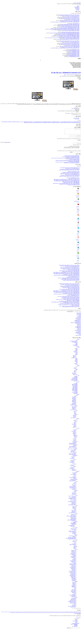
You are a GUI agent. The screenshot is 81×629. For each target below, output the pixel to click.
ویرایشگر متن (74, 580)
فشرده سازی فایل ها (73, 563)
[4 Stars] (72, 76)
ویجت (73, 463)
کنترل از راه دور (73, 510)
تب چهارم (73, 13)
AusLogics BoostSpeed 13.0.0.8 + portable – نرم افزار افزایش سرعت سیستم (68, 34)
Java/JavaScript (74, 523)
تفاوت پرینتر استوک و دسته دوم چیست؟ (73, 19)
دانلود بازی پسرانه (79, 612)
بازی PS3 (74, 355)
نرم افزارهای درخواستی (72, 480)
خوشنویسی (74, 399)
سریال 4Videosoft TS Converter (55, 122)
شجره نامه (74, 532)
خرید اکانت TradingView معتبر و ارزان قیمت (73, 177)
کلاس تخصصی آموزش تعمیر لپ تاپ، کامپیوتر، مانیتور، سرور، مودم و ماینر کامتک (67, 299)
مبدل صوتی (72, 74)
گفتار (75, 603)
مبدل (75, 545)
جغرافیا (75, 473)
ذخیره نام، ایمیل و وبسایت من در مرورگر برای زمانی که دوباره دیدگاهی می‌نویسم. (68, 138)
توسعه (75, 422)
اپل (75, 437)
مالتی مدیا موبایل (75, 441)
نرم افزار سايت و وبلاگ (72, 572)
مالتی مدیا (76, 74)
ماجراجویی (74, 432)
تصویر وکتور (74, 397)
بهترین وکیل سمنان (78, 335)
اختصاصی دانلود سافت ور (73, 479)
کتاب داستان (75, 393)
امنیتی (75, 449)
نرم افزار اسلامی (73, 568)
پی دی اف (74, 485)
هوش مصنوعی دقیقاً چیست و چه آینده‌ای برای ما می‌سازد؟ (71, 18)
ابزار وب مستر (74, 524)
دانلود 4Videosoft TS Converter (7, 121)
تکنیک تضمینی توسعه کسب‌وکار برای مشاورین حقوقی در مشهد (70, 279)
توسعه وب (75, 521)
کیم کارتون (77, 9)
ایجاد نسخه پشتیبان (73, 556)
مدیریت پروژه (74, 489)
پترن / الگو (74, 408)
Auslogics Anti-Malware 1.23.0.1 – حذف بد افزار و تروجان (71, 38)
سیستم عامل (75, 342)
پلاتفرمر (76, 349)
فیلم (78, 375)
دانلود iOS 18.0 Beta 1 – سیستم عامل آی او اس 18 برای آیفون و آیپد (69, 25)
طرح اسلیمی (74, 592)
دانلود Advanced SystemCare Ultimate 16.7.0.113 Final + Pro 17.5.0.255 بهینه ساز (68, 39)
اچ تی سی (74, 438)
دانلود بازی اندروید (78, 318)
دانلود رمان (75, 383)
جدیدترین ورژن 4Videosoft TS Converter (17, 121)
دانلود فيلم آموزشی (74, 377)
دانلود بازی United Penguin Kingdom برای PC (72, 50)
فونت (76, 410)
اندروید (75, 459)
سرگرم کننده (75, 351)
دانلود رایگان (27, 612)
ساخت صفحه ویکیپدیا (78, 330)
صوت (78, 365)
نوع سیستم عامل (74, 455)
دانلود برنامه (30, 612)
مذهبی (76, 369)
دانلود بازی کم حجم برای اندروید (41, 612)
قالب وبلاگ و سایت (71, 525)
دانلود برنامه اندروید (78, 317)
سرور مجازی (79, 319)
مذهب (75, 534)
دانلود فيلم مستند (75, 378)
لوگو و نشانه (74, 403)
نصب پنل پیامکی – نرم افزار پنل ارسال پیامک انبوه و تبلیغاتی (70, 306)
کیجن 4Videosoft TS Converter (38, 122)
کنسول (76, 354)
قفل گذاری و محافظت (72, 544)
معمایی (76, 361)
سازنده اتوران (74, 543)
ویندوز (75, 548)
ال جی (75, 439)
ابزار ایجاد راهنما (73, 514)
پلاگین (75, 587)
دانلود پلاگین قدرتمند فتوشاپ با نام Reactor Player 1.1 (71, 162)
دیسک (75, 423)
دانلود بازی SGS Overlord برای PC (74, 49)
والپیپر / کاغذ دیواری (73, 404)
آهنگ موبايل (74, 442)
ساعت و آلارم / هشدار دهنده (72, 537)
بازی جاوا (72, 464)
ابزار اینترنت (74, 506)
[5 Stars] (69, 76)
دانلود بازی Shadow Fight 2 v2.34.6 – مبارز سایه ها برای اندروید (70, 30)
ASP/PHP (74, 522)
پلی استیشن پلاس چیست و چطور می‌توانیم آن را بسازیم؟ (71, 280)
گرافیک (78, 394)
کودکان (76, 358)
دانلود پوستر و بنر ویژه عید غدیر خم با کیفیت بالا (72, 158)
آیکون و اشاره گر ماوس (72, 535)
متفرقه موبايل (75, 444)
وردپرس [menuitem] (76, 619)
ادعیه (75, 370)
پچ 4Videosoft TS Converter (39, 121)
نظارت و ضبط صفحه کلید (72, 504)
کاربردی (74, 425)
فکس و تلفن (74, 493)
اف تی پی (74, 508)
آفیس (75, 482)
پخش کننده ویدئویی (73, 599)
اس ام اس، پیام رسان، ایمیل (72, 448)
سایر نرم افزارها (73, 561)
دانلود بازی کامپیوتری (66, 612)
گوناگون (76, 359)
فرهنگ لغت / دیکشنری (72, 477)
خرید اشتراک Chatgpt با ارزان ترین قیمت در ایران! (72, 16)
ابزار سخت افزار (73, 551)
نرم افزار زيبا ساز (73, 571)
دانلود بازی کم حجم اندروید (46, 612)
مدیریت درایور (74, 565)
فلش (75, 593)
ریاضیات (74, 475)
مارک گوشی (75, 436)
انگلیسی (74, 411)
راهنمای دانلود (77, 7)
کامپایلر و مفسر (73, 518)
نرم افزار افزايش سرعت (72, 512)
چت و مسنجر (74, 492)
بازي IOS (72, 456)
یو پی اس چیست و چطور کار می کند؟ (73, 178)
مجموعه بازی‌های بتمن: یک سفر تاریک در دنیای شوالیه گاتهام (70, 278)
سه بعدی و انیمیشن (74, 341)
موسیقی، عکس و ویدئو (72, 454)
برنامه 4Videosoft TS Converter (47, 121)
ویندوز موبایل (74, 470)
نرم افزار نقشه (73, 577)
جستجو (70, 627)
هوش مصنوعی (73, 579)
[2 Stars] (77, 76)
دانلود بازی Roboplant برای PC (74, 51)
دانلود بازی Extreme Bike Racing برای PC (73, 56)
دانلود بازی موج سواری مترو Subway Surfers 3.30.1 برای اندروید (70, 26)
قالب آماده (75, 414)
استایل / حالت (74, 406)
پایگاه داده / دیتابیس (73, 516)
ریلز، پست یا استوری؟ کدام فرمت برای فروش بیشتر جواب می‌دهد (69, 167)
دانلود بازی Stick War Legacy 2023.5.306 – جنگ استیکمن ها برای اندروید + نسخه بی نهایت (66, 28)
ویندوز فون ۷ (74, 469)
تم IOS (73, 457)
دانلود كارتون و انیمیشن (74, 379)
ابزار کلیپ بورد (73, 552)
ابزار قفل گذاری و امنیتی (72, 497)
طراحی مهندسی (73, 591)
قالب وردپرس (79, 314)
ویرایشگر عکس (73, 596)
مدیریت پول (72, 451)
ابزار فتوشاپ (74, 583)
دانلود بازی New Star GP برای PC (74, 52)
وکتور (13, 612)
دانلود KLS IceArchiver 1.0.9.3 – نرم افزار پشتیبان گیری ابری (70, 156)
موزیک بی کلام (75, 374)
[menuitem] (39, 618)
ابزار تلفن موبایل (73, 550)
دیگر (75, 530)
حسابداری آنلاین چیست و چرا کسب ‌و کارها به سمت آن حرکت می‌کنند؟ (69, 14)
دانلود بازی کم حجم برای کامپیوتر (34, 612)
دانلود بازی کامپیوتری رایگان (56, 612)
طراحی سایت (77, 8)
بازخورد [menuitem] (76, 622)
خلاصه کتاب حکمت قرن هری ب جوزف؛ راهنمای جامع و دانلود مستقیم (69, 20)
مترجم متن (74, 488)
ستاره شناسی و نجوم (73, 531)
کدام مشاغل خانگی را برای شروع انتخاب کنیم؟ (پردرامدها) (71, 181)
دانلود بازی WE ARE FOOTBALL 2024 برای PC (72, 53)
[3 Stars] (74, 76)
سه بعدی (74, 416)
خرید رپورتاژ (79, 325)
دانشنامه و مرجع (73, 474)
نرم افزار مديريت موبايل (72, 447)
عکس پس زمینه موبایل (72, 443)
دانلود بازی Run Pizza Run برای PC (74, 54)
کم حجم (76, 353)
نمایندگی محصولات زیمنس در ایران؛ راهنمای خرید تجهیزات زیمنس (70, 268)
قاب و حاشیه (74, 401)
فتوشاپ (76, 405)
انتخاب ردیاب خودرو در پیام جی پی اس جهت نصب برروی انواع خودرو (69, 303)
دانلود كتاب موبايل (74, 390)
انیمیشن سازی (74, 585)
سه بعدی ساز (74, 589)
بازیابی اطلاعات (73, 557)
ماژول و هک (72, 526)
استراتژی (74, 429)
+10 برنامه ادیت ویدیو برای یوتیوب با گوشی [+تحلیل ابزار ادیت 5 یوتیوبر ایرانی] (68, 277)
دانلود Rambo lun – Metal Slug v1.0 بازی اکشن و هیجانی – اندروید (70, 24)
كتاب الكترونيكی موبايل (72, 446)
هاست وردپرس (78, 329)
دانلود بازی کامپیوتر (78, 323)
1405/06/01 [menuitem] (75, 625)
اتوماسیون (74, 555)
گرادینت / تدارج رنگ (73, 409)
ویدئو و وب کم (74, 494)
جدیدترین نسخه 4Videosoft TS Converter (29, 121)
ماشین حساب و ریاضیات (72, 453)
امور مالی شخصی (73, 528)
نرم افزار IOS (72, 458)
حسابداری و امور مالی (72, 486)
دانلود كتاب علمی (75, 387)
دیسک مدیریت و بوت (73, 560)
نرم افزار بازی (74, 569)
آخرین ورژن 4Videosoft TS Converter (57, 121)
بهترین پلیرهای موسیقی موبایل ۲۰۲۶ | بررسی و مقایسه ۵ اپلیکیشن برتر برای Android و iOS (66, 272)
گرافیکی (74, 426)
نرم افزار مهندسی (73, 576)
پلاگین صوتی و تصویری (72, 600)
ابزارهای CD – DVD (73, 554)
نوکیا (75, 440)
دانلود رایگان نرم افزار (74, 108)
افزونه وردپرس (78, 313)
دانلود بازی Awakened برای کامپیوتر (74, 159)
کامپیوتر (74, 478)
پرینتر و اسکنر (74, 484)
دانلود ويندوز (74, 559)
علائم (75, 412)
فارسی (75, 413)
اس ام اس (74, 445)
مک (76, 362)
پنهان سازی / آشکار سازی (72, 498)
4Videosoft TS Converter (77, 121)
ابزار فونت (74, 584)
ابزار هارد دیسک (73, 553)
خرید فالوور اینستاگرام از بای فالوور (76, 322)
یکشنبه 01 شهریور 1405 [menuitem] (75, 623)
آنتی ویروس (74, 496)
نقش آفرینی (75, 363)
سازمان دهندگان (73, 450)
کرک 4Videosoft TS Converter (47, 122)
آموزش (78, 339)
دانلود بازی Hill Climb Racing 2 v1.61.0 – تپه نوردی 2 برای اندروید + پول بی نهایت (68, 27)
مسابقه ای (74, 433)
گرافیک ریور (11, 612)
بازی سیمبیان (72, 467)
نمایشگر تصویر (74, 595)
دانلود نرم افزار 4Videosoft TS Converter (66, 122)
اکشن (75, 430)
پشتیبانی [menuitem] (76, 621)
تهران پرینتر (79, 333)
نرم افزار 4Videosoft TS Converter (28, 122)
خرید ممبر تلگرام (78, 321)
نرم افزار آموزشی (73, 567)
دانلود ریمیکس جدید (78, 326)
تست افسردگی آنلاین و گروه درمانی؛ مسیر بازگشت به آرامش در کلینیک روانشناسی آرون (66, 180)
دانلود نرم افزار (21, 612)
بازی (71, 13)
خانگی (76, 527)
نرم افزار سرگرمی (73, 573)
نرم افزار (76, 13)
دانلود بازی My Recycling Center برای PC (73, 55)
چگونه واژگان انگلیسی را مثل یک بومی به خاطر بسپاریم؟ (71, 182)
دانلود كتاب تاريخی (74, 385)
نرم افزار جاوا (72, 465)
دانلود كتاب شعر (75, 386)
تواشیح (75, 371)
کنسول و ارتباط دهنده (73, 564)
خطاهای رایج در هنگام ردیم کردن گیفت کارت (72, 300)
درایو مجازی (74, 541)
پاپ (75, 367)
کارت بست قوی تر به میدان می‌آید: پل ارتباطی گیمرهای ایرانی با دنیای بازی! (68, 304)
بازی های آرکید (74, 431)
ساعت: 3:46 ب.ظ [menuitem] (74, 626)
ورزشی (74, 434)
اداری (75, 421)
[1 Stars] (79, 76)
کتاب (78, 381)
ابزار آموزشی (74, 472)
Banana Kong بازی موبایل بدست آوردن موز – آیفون (72, 155)
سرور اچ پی (79, 331)
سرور (75, 509)
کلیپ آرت (74, 402)
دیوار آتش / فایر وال (73, 500)
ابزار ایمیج (74, 540)
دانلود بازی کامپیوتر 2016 (70, 612)
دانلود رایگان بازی (24, 612)
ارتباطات (76, 490)
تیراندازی (76, 350)
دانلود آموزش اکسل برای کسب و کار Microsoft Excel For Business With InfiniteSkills (67, 160)
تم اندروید (72, 460)
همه (80, 13)
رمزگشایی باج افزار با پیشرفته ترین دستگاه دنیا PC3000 (71, 302)
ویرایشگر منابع (74, 520)
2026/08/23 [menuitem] (75, 624)
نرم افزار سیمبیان (71, 468)
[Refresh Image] (8, 142)
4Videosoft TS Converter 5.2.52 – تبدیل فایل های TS (66, 72)
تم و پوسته (74, 536)
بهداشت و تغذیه (73, 529)
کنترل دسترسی (73, 502)
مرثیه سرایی (74, 373)
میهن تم (79, 315)
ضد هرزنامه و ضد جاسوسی (72, 501)
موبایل (78, 13)
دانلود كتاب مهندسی (74, 389)
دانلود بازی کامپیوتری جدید (61, 612)
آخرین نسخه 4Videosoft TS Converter (68, 121)
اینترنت (76, 505)
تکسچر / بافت (74, 398)
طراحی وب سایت (73, 417)
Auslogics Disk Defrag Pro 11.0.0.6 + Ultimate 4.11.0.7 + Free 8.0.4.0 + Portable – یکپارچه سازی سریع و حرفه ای (63, 37)
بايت (76, 382)
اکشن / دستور (74, 407)
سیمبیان (74, 466)
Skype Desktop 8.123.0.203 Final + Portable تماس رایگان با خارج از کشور (69, 33)
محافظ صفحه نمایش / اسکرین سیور (71, 538)
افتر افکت (74, 415)
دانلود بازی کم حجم (51, 612)
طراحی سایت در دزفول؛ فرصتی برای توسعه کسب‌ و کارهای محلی (69, 15)
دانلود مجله (75, 391)
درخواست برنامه (76, 6)
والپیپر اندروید (72, 462)
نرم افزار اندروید (71, 461)
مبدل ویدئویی (68, 74)
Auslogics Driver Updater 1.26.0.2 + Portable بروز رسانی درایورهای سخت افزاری (68, 35)
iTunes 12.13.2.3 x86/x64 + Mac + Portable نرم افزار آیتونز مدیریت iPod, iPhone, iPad (67, 29)
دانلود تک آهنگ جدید (78, 327)
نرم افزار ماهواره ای (73, 575)
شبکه (76, 343)
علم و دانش (74, 476)
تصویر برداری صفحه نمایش (72, 601)
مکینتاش (78, 418)
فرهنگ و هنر (74, 533)
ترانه (76, 366)
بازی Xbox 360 (73, 357)
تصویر (76, 395)
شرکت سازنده (75, 435)
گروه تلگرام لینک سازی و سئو (75, 23)
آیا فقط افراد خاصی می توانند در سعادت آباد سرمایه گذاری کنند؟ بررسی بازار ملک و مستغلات (66, 183)
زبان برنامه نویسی (73, 517)
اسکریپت (77, 346)
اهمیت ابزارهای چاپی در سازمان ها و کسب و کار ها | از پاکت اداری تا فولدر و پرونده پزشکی (66, 179)
